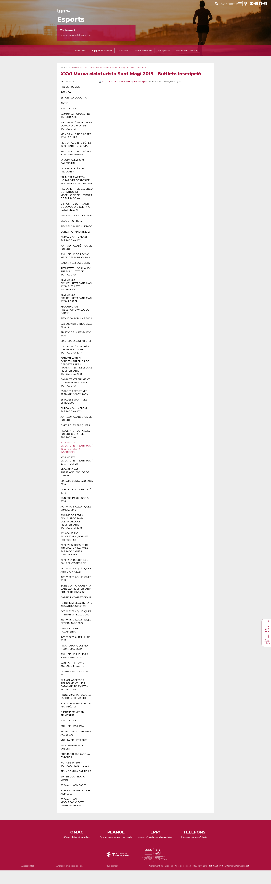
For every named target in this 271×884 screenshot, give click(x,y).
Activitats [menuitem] (123, 51)
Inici (72, 67)
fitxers (85, 67)
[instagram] (265, 3)
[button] (245, 4)
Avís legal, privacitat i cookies (69, 866)
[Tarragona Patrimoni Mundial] (154, 860)
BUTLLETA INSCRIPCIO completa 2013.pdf (124, 81)
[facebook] (261, 3)
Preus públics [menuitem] (164, 51)
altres (92, 67)
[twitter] (256, 3)
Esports (71, 19)
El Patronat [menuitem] (80, 51)
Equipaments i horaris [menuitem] (102, 51)
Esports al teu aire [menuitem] (143, 51)
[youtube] (251, 3)
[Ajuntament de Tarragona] (63, 12)
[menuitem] (76, 81)
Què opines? (112, 866)
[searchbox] (216, 3)
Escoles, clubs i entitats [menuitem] (186, 51)
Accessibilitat (27, 866)
